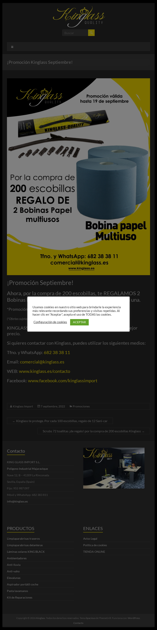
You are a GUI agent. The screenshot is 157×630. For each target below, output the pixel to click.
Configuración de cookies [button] (50, 322)
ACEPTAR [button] (79, 322)
